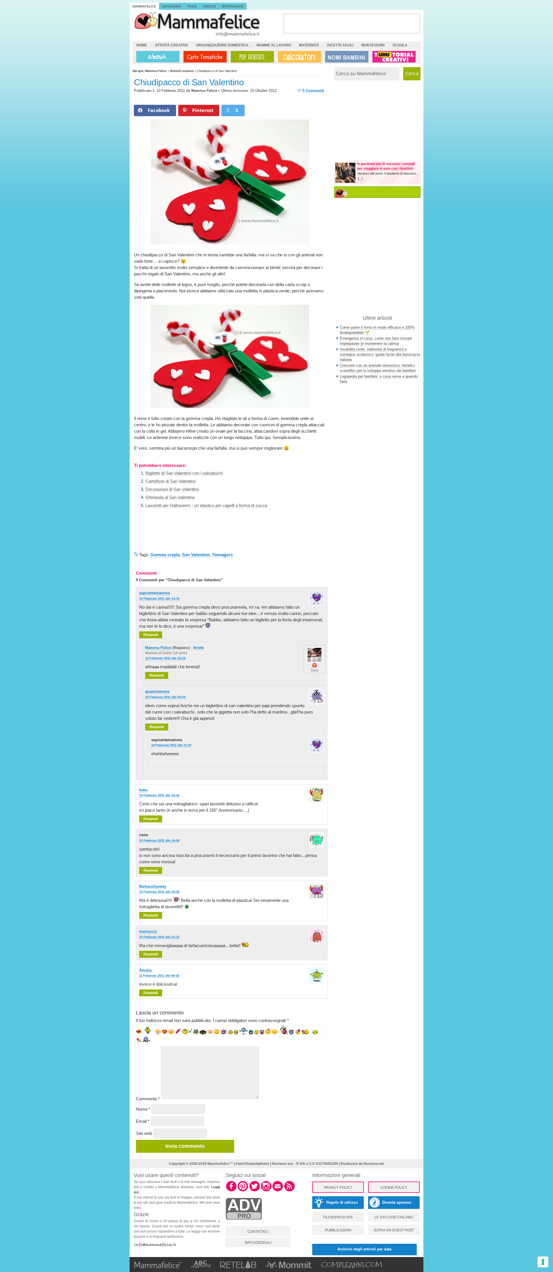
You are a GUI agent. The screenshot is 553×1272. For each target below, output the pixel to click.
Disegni (209, 6)
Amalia (145, 970)
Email (142, 1121)
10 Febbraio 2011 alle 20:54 (165, 697)
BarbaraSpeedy (152, 886)
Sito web (144, 1133)
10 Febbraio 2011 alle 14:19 (159, 598)
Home (142, 45)
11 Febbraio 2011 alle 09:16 (159, 975)
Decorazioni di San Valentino (172, 489)
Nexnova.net (373, 1164)
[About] (156, 57)
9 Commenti (313, 90)
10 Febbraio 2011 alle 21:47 (171, 745)
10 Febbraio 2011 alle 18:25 (159, 892)
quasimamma (157, 691)
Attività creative (171, 45)
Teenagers (222, 554)
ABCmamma (171, 6)
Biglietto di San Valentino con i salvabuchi (184, 473)
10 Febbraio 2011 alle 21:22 (159, 937)
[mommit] (244, 1223)
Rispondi (150, 635)
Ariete (198, 648)
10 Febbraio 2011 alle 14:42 (159, 795)
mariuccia (148, 931)
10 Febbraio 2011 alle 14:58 (159, 840)
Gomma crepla (165, 554)
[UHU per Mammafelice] (394, 57)
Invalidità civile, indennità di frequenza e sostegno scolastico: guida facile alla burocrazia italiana (380, 354)
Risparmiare (232, 6)
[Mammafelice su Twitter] (254, 1190)
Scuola (400, 45)
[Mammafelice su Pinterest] (242, 1190)
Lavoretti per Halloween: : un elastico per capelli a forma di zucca (206, 505)
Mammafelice (144, 6)
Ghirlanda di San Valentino (170, 497)
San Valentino (196, 554)
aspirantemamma (154, 593)
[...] (360, 178)
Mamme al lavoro (274, 45)
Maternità (309, 45)
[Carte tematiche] (204, 57)
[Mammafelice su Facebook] (231, 1190)
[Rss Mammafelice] (289, 1190)
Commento (148, 1098)
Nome (143, 1109)
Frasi (192, 6)
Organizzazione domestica (222, 45)
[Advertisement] (351, 23)
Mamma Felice (204, 90)
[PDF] (251, 57)
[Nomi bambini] (345, 57)
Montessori (373, 45)
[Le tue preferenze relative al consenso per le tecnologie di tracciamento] (542, 1261)
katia (143, 790)
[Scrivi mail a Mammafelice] (277, 1190)
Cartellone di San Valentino (170, 481)
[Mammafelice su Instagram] (266, 1190)
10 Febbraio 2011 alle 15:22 (165, 658)
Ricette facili (340, 45)
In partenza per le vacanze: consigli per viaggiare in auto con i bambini (386, 166)
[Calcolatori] (298, 57)
